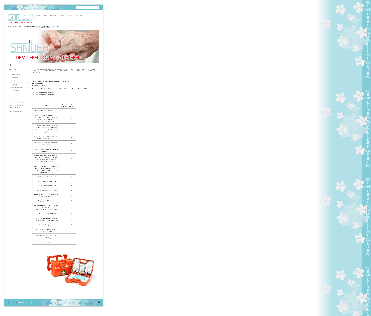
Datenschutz (29, 302)
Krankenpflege (15, 74)
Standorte (80, 15)
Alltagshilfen (14, 77)
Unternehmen (50, 15)
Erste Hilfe (18, 26)
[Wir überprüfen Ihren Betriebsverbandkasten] (68, 291)
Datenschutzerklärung (16, 102)
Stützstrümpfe (15, 90)
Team (61, 15)
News (69, 15)
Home (38, 15)
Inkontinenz (14, 84)
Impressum (21, 302)
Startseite (11, 26)
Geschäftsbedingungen (16, 111)
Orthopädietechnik (16, 87)
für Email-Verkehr (14, 107)
